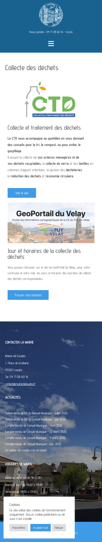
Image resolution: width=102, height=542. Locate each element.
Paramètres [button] (18, 527)
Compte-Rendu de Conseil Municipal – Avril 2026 (33, 425)
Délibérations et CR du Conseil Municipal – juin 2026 (35, 419)
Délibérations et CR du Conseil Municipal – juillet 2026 (36, 413)
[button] (51, 43)
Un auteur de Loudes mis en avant (25, 450)
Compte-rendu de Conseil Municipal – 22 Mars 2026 (36, 432)
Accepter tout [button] (40, 527)
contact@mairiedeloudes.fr (20, 384)
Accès (69, 32)
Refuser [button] (59, 527)
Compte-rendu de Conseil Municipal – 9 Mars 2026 (35, 438)
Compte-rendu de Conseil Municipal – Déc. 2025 (33, 444)
